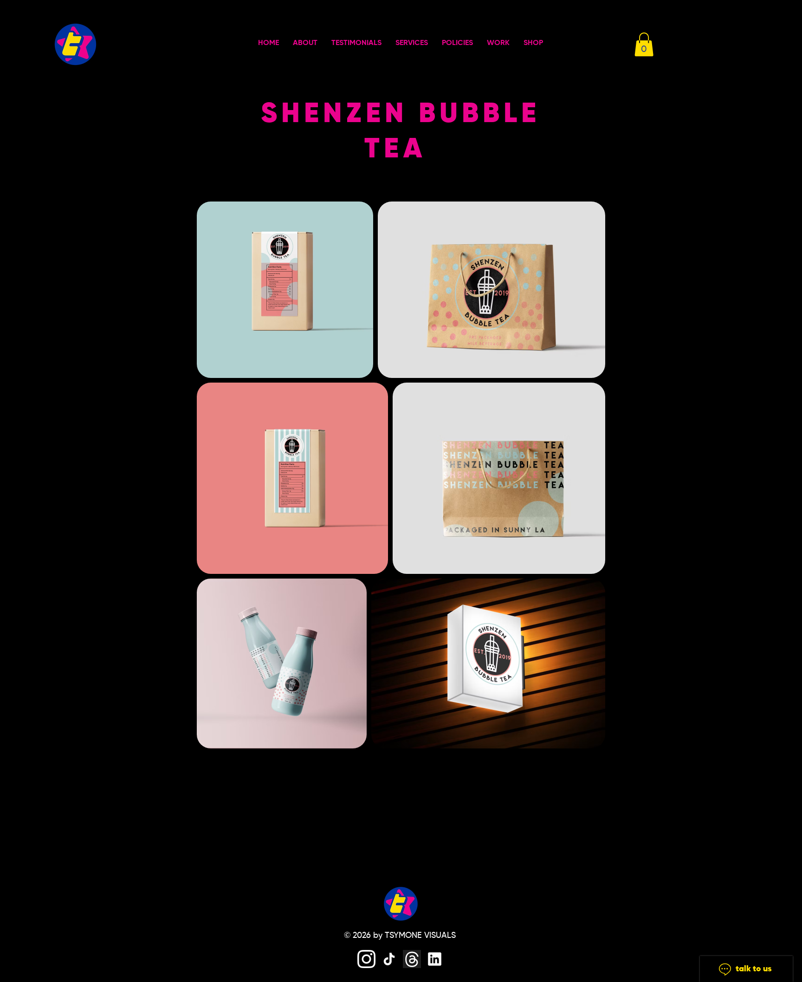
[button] (644, 44)
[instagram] (366, 959)
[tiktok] (389, 959)
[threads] (412, 959)
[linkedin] (435, 959)
